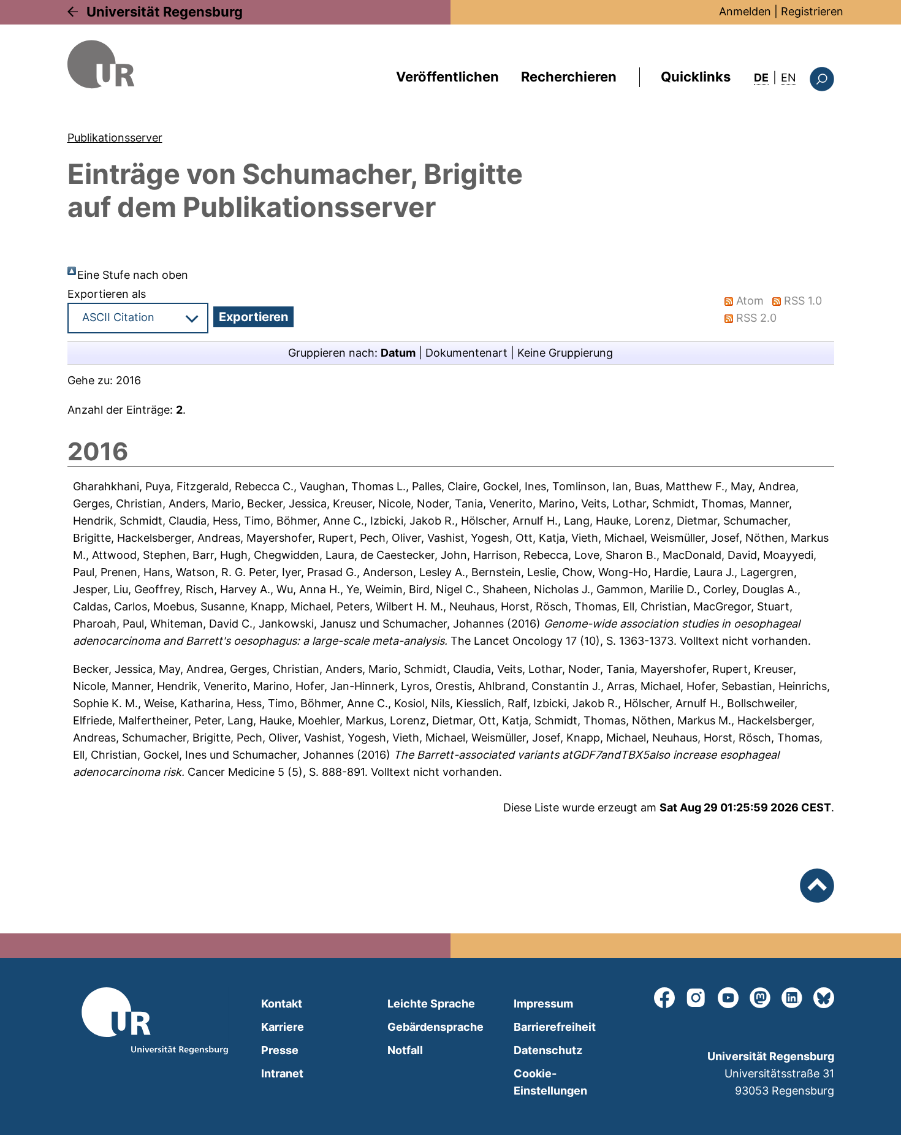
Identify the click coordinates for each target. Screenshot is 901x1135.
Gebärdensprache (435, 1026)
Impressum (543, 1003)
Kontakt (281, 1003)
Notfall (405, 1050)
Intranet (282, 1073)
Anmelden (745, 11)
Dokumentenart (466, 352)
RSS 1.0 (803, 300)
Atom (750, 300)
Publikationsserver (114, 137)
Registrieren (812, 11)
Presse (279, 1050)
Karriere (282, 1026)
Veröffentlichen (447, 77)
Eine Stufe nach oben (132, 274)
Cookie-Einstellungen (550, 1082)
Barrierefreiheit (555, 1026)
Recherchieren (569, 77)
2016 (128, 380)
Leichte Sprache (431, 1003)
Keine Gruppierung (565, 352)
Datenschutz (548, 1050)
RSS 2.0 (756, 317)
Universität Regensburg (164, 12)
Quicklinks (696, 77)
